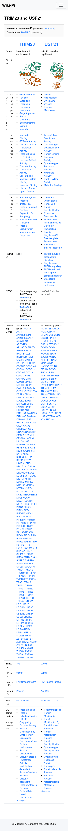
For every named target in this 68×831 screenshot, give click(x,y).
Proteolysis (49, 203)
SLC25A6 (28, 554)
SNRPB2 (29, 560)
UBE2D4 (20, 610)
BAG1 (19, 353)
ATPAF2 (20, 350)
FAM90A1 (21, 419)
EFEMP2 (51, 341)
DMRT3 (20, 397)
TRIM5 (53, 388)
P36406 (20, 691)
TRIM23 (27, 44)
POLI (30, 513)
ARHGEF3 (21, 347)
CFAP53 (27, 375)
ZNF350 (50, 419)
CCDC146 (31, 366)
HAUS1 (20, 441)
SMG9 (19, 557)
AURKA (45, 331)
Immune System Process (28, 199)
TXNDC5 (28, 601)
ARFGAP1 (21, 344)
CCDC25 (20, 369)
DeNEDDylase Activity (51, 180)
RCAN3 (29, 532)
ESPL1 (44, 344)
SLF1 (43, 381)
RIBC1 (19, 535)
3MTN (55, 700)
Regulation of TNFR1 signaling (52, 264)
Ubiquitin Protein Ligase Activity (28, 190)
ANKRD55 (21, 338)
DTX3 (43, 341)
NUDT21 (28, 500)
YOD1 (59, 416)
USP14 (44, 403)
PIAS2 (19, 507)
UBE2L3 (28, 616)
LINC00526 (31, 469)
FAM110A (21, 413)
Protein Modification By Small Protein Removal (52, 723)
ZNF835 (29, 657)
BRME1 (29, 356)
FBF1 (30, 419)
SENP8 (52, 378)
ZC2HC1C (21, 641)
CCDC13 (20, 366)
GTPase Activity (28, 141)
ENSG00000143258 (51, 682)
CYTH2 (28, 391)
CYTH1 (20, 391)
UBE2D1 (26, 604)
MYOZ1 (29, 491)
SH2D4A (20, 551)
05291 (44, 672)
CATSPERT (22, 363)
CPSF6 (52, 338)
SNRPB (20, 560)
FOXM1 (52, 347)
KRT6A (28, 457)
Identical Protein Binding (28, 180)
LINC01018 (22, 472)
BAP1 (52, 331)
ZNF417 (29, 648)
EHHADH (21, 403)
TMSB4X (21, 579)
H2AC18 (45, 350)
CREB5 (20, 385)
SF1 (35, 547)
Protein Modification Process (50, 734)
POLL (19, 516)
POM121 (27, 516)
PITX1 (19, 510)
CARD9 (28, 359)
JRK (33, 450)
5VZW (26, 700)
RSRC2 (20, 544)
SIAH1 (29, 551)
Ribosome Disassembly (50, 214)
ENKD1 (20, 406)
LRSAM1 (53, 359)
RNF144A (46, 375)
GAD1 (19, 425)
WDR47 (51, 416)
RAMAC (20, 532)
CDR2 (19, 375)
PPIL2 (19, 519)
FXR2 (33, 422)
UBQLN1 (20, 626)
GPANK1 (29, 435)
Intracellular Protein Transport (28, 205)
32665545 (24, 297)
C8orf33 (20, 359)
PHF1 (34, 504)
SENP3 (44, 378)
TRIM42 (20, 591)
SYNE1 (44, 385)
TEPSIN (30, 576)
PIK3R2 (28, 507)
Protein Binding (27, 153)
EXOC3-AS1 (22, 410)
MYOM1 (20, 491)
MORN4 (20, 482)
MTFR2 (20, 488)
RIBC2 (27, 535)
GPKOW (20, 438)
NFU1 (19, 497)
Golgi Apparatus (28, 113)
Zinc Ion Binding (28, 166)
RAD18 (28, 529)
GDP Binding (26, 175)
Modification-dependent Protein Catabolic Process (28, 770)
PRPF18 (31, 522)
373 (18, 663)
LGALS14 (21, 466)
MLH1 (28, 479)
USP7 (58, 413)
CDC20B (20, 372)
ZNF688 (20, 657)
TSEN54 (20, 598)
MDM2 (32, 475)
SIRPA (19, 554)
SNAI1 (27, 557)
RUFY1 (20, 547)
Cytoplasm (25, 100)
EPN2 (28, 406)
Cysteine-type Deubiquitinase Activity (51, 147)
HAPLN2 (30, 438)
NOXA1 (26, 497)
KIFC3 (26, 453)
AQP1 (28, 341)
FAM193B (21, 416)
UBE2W (20, 623)
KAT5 (19, 453)
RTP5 (27, 544)
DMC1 (28, 394)
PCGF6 (52, 369)
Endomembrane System (27, 124)
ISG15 (53, 353)
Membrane (25, 129)
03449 (19, 672)
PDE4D (26, 504)
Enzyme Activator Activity (29, 161)
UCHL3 (52, 400)
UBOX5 (29, 623)
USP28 (44, 410)
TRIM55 (29, 591)
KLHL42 (20, 457)
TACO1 (20, 569)
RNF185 (55, 375)
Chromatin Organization (50, 199)
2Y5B (43, 700)
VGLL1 (27, 632)
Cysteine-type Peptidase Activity (51, 166)
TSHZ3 (20, 601)
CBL (51, 334)
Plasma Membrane (25, 118)
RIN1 (33, 535)
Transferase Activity (25, 171)
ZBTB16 (20, 638)
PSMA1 (29, 525)
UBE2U (28, 619)
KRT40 (44, 359)
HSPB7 (20, 447)
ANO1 (30, 338)
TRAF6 (58, 385)
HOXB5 (31, 444)
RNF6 (34, 541)
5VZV (19, 700)
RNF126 (20, 538)
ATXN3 (57, 328)
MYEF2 (28, 488)
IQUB (19, 450)
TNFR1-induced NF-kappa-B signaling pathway (53, 272)
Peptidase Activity (49, 158)
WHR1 (28, 635)
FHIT (18, 422)
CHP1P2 (20, 378)
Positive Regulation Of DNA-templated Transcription (51, 236)
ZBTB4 (29, 638)
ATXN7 (29, 350)
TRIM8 (44, 394)
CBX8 (32, 363)
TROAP (29, 594)
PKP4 (26, 510)
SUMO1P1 (29, 566)
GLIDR (33, 432)
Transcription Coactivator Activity (50, 138)
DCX (34, 391)
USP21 (52, 44)
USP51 (51, 413)
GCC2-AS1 (22, 428)
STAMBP (51, 381)
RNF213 (29, 538)
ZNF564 (29, 651)
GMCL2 (20, 435)
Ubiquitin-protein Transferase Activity (28, 147)
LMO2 (31, 472)
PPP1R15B (29, 519)
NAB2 (19, 494)
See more (21, 800)
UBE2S (54, 397)
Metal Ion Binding (28, 185)
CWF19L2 (21, 388)
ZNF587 (29, 654)
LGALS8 (20, 469)
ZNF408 (20, 648)
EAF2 (28, 400)
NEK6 (34, 494)
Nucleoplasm (50, 97)
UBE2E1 (30, 610)
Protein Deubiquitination (52, 208)
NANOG (45, 366)
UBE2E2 (20, 613)
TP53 (51, 385)
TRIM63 (20, 594)
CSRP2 (28, 385)
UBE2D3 (30, 607)
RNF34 (27, 541)
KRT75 (19, 460)
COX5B (20, 381)
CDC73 (29, 372)
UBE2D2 (20, 607)
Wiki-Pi (8, 5)
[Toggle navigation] (61, 5)
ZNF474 (20, 651)
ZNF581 (20, 654)
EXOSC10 (54, 344)
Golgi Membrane (28, 94)
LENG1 (28, 463)
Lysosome (25, 103)
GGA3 (26, 432)
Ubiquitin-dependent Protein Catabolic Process (28, 783)
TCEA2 (32, 572)
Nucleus (24, 97)
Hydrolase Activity (49, 174)
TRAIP (27, 582)
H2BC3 (53, 350)
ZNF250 (28, 645)
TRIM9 (51, 394)
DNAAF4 (29, 397)
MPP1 (52, 363)
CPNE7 (28, 381)
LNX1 (26, 475)
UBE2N (20, 619)
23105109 (49, 28)
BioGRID (25, 32)
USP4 (44, 413)
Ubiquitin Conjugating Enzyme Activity (28, 722)
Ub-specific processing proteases (49, 282)
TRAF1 (20, 582)
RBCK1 (44, 372)
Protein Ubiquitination (26, 227)
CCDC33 (30, 369)
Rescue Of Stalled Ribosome (53, 246)
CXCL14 (31, 388)
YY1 (43, 419)
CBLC (57, 334)
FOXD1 (44, 347)
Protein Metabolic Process (53, 770)
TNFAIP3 (31, 579)
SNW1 (19, 563)
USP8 (44, 416)
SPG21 (20, 566)
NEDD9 (27, 494)
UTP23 (19, 632)
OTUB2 (44, 369)
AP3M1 (20, 341)
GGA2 (19, 432)
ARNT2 (31, 347)
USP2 (29, 626)
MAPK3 (45, 363)
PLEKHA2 (21, 513)
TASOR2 (28, 569)
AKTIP (19, 331)
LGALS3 (31, 466)
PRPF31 (20, 525)
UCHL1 (44, 400)
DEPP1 (20, 394)
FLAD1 (25, 422)
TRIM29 (29, 585)
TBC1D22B (22, 572)
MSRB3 (30, 485)
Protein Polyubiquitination (28, 714)
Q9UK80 (45, 691)
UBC (18, 604)
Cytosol (48, 103)
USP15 (52, 403)
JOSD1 (26, 450)
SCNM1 (28, 547)
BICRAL (20, 356)
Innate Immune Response (27, 233)
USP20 (20, 629)
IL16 (27, 447)
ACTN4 (27, 328)
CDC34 (44, 338)
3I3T (49, 700)
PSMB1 (20, 529)
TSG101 (30, 598)
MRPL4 (29, 482)
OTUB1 (53, 366)
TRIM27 (20, 585)
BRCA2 (44, 334)
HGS (27, 441)
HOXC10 (45, 353)
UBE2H (29, 613)
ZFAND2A (32, 641)
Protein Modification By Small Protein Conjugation (27, 733)
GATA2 (26, 425)
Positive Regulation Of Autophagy (26, 213)
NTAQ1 (20, 500)
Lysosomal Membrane (25, 108)
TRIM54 (45, 391)
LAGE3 (20, 463)
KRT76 (27, 460)
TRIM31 (20, 588)
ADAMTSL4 (47, 328)
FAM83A (31, 416)
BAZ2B (27, 353)
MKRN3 (20, 479)
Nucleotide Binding (25, 136)
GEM (30, 428)
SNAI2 (34, 557)
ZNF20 (19, 645)
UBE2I (19, 616)
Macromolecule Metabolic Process (51, 785)
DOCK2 (20, 400)
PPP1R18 (21, 522)
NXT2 (19, 504)
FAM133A (32, 413)
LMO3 (19, 475)
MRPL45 (20, 485)
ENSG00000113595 (26, 682)
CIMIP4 (29, 378)
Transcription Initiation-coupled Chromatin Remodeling (52, 224)
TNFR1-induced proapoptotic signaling (52, 257)
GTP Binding (26, 157)
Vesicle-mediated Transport (28, 221)
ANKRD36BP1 (23, 334)
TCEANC (20, 576)
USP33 (52, 410)
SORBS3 (28, 563)
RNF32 (19, 541)
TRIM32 (29, 588)
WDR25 (20, 635)
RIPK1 (52, 372)
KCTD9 (52, 356)
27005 (44, 663)
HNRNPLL (21, 444)
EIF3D (30, 403)
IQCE (32, 447)
